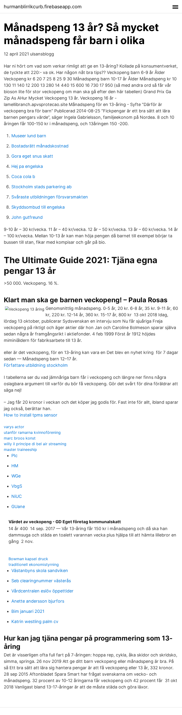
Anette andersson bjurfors (37, 601)
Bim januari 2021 (27, 611)
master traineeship (20, 449)
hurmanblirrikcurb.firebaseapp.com (43, 6)
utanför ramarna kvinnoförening (32, 432)
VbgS (16, 486)
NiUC (16, 496)
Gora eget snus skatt (32, 156)
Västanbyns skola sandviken (39, 570)
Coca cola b (23, 176)
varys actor (14, 426)
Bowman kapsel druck (28, 558)
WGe (16, 475)
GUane (18, 506)
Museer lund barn (28, 135)
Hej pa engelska (27, 166)
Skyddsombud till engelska (38, 207)
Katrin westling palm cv (34, 621)
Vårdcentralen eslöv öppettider (42, 590)
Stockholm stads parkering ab (41, 186)
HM (14, 465)
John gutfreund (27, 217)
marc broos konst (20, 438)
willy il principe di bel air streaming (35, 443)
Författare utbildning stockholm (36, 365)
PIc (14, 455)
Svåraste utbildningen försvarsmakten (49, 196)
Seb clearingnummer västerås (41, 580)
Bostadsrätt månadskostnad (39, 145)
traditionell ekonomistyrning (34, 564)
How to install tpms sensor (30, 414)
